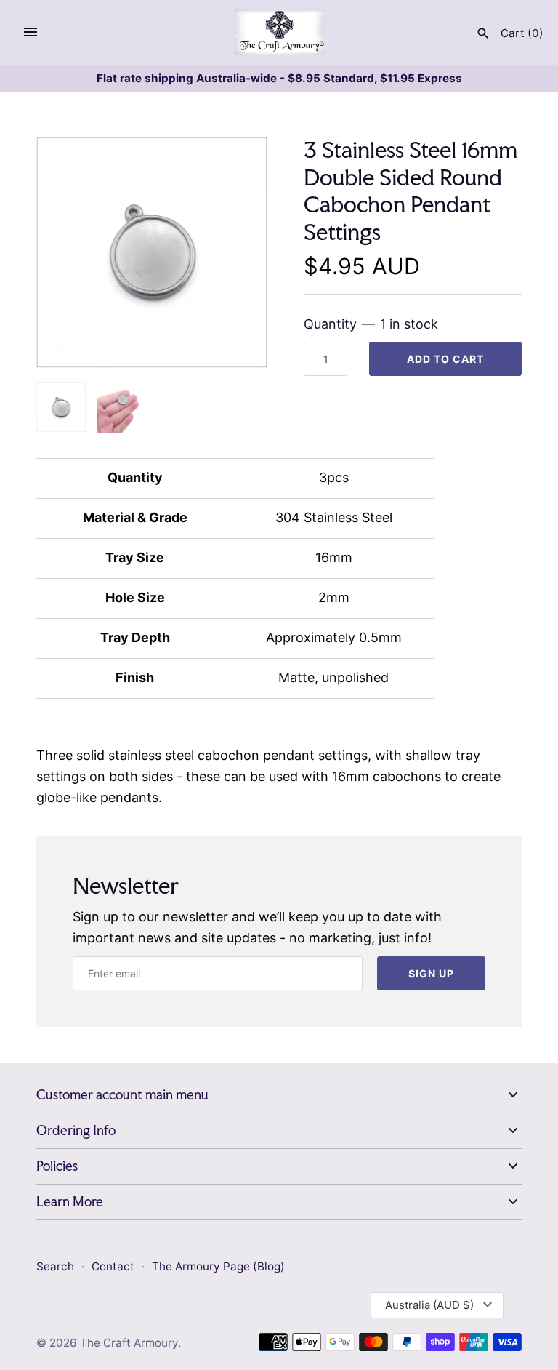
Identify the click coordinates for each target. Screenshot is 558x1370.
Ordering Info (76, 1130)
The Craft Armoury (129, 1343)
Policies (57, 1166)
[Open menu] (30, 32)
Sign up (431, 973)
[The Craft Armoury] (279, 32)
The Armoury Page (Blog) (218, 1266)
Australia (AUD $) (429, 1305)
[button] (236, 252)
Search (55, 1266)
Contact (114, 1266)
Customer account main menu (122, 1094)
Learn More (69, 1201)
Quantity (371, 324)
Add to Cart (445, 359)
